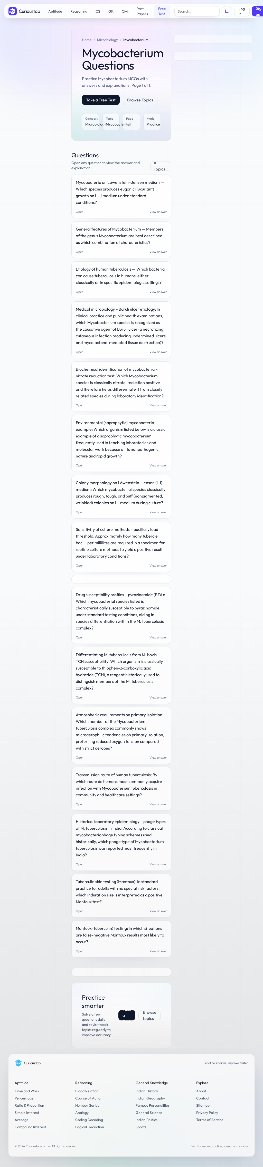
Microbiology (107, 39)
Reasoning (78, 11)
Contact (202, 1098)
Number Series (87, 1105)
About (201, 1091)
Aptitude (55, 11)
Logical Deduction (89, 1127)
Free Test (162, 11)
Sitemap (203, 1105)
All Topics (159, 165)
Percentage (24, 1098)
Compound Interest (30, 1127)
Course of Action (88, 1098)
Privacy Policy (207, 1112)
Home (87, 39)
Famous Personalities (153, 1105)
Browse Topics (140, 99)
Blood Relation (87, 1091)
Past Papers (142, 11)
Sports (141, 1127)
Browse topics (149, 1015)
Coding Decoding (89, 1119)
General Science (149, 1112)
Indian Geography (150, 1098)
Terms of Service (209, 1119)
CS (98, 11)
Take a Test (127, 1015)
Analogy (82, 1112)
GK (111, 11)
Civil (125, 11)
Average (22, 1119)
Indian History (147, 1091)
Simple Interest (27, 1112)
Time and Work (27, 1091)
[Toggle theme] (227, 11)
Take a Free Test (101, 99)
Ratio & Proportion (29, 1105)
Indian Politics (146, 1119)
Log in (242, 11)
